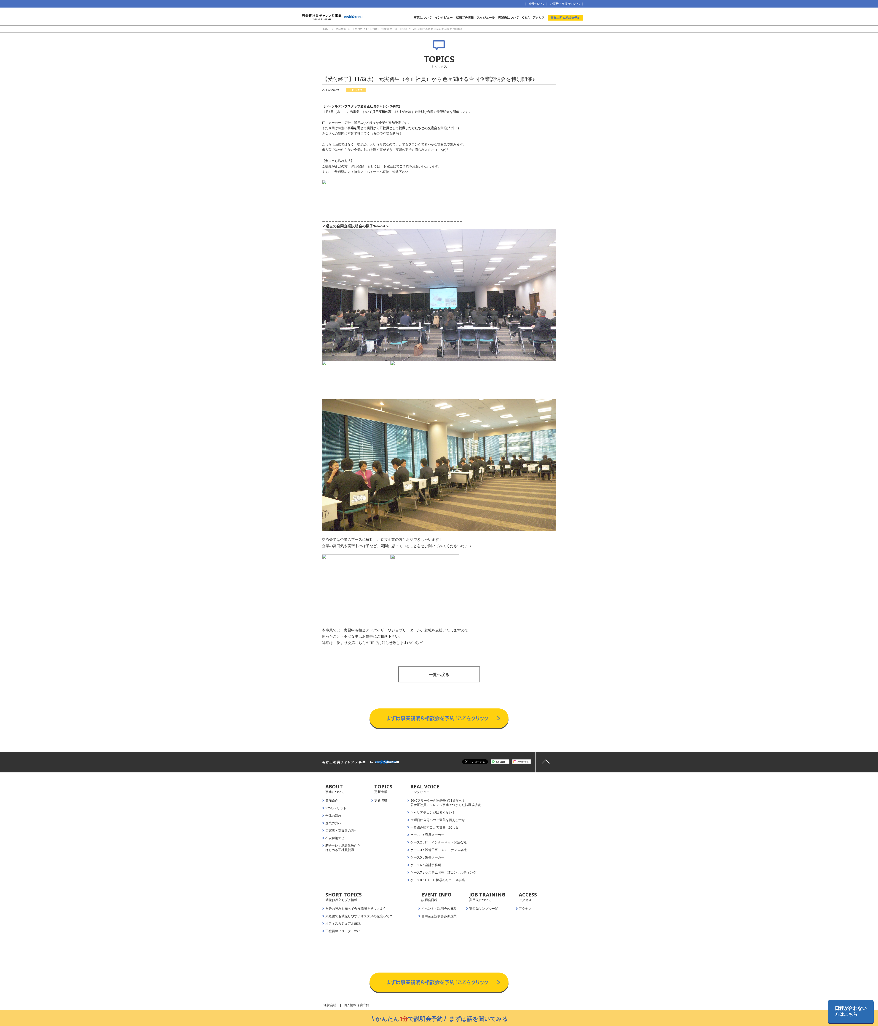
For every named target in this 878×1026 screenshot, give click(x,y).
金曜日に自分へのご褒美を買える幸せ (437, 820)
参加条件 (331, 800)
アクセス (539, 17)
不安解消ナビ (335, 838)
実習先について (508, 17)
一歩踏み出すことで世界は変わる (434, 827)
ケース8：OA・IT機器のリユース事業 (437, 880)
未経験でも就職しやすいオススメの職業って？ (359, 916)
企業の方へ (536, 4)
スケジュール (486, 17)
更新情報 (380, 800)
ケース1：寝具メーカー (427, 835)
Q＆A (526, 17)
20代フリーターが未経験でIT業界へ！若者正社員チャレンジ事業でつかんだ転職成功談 (445, 802)
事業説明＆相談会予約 (565, 18)
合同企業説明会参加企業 (439, 916)
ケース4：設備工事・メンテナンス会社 (438, 850)
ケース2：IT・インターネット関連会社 (438, 842)
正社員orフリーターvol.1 (343, 931)
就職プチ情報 (465, 17)
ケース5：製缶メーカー (427, 857)
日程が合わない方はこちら (851, 1011)
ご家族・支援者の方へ (565, 4)
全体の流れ (333, 816)
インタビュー (444, 17)
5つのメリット (335, 808)
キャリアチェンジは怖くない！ (432, 812)
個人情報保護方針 (356, 1005)
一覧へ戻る (439, 674)
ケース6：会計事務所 (425, 865)
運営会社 (330, 1005)
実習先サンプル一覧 (483, 909)
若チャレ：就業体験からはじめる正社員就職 (343, 847)
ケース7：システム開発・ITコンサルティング (443, 872)
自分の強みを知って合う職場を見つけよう (355, 909)
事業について (423, 17)
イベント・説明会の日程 (439, 909)
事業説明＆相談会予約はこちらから (439, 704)
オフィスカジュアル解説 (343, 923)
